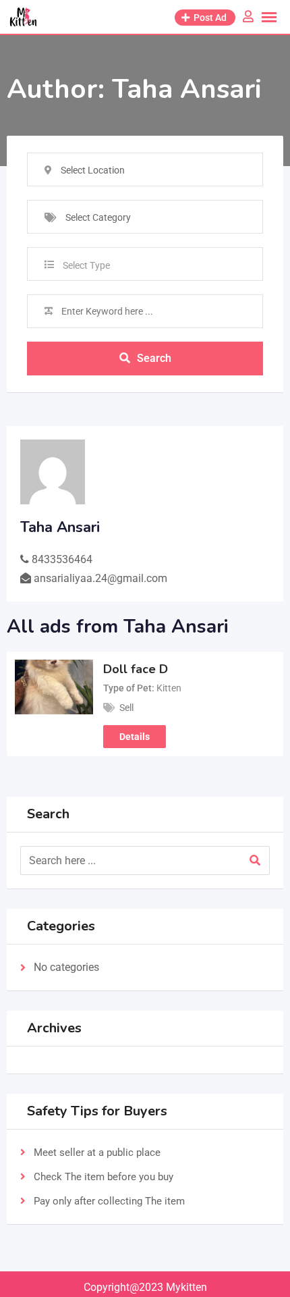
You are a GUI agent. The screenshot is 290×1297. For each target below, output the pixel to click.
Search (154, 358)
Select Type (86, 265)
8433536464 (62, 559)
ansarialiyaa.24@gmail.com (100, 578)
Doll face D (135, 669)
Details (134, 736)
